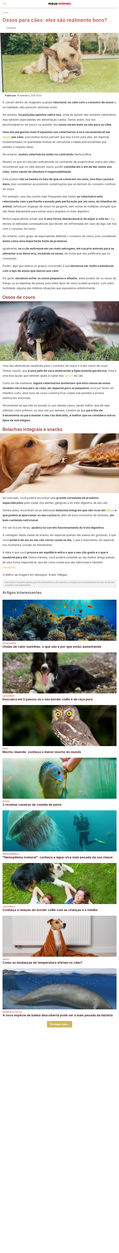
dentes (68, 375)
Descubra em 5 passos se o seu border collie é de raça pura (47, 699)
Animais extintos (12, 1012)
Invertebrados (10, 854)
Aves (5, 748)
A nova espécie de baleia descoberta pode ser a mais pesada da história (57, 1015)
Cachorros (8, 696)
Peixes (5, 801)
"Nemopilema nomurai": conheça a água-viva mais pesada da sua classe (57, 857)
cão (111, 218)
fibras (110, 510)
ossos (6, 137)
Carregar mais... (60, 1024)
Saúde (5, 12)
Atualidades (9, 643)
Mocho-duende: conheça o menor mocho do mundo (41, 752)
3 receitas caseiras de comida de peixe (32, 804)
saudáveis (8, 567)
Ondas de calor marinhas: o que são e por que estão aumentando (51, 646)
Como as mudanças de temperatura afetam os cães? (42, 962)
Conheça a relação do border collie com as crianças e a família (49, 910)
